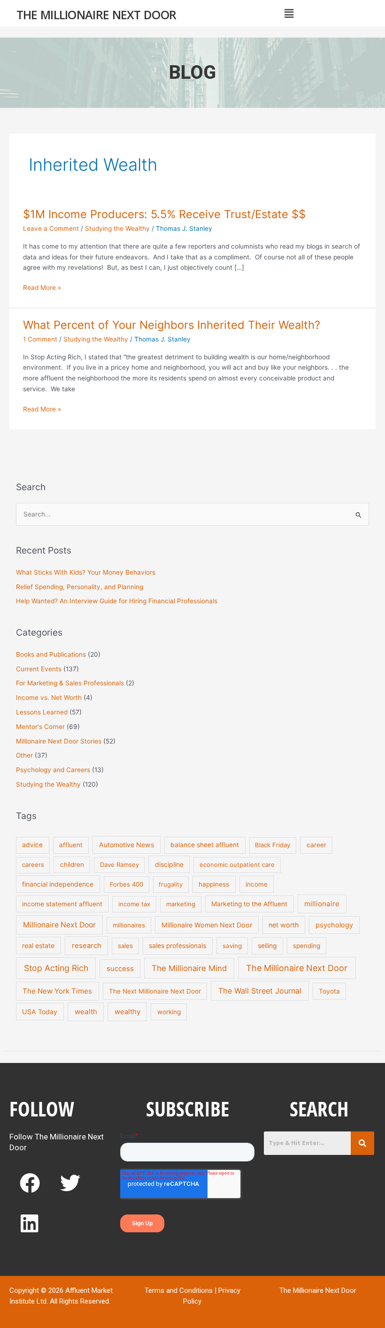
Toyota (329, 991)
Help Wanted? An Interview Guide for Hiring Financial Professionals (116, 601)
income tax (134, 904)
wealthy (127, 1011)
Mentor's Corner (40, 726)
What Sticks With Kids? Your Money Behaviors (85, 572)
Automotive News (126, 845)
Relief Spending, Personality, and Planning (79, 587)
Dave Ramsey (119, 864)
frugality (171, 884)
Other (24, 755)
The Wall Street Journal (259, 990)
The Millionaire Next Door (96, 15)
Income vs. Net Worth (49, 697)
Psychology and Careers (53, 770)
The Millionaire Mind (189, 968)
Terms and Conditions (179, 1290)
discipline (169, 864)
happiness (214, 884)
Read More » (42, 286)
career (316, 845)
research (86, 945)
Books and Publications (51, 654)
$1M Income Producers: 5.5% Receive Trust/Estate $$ (164, 214)
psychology (334, 925)
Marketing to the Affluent (249, 904)
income (257, 884)
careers (33, 864)
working (169, 1012)
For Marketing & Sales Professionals (70, 683)
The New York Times (57, 991)
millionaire (321, 903)
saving (232, 945)
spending (306, 945)
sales (125, 945)
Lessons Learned (42, 712)
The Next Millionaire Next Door (155, 991)
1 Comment (40, 339)
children (72, 864)
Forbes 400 (126, 884)
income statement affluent (62, 904)
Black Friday (272, 845)
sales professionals (177, 945)
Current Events (39, 669)
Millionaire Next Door (59, 924)
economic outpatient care (237, 864)
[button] (289, 13)
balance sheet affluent (204, 845)
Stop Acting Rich (56, 968)
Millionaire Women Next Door (207, 925)
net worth (284, 925)
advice (32, 845)
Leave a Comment (51, 228)
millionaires (129, 925)
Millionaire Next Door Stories (58, 741)
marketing (180, 904)
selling (267, 945)
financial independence (57, 884)
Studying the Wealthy (117, 228)
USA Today (39, 1012)
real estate (38, 945)
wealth (86, 1011)
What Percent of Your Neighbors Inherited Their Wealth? (171, 325)
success (120, 968)
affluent (71, 845)
